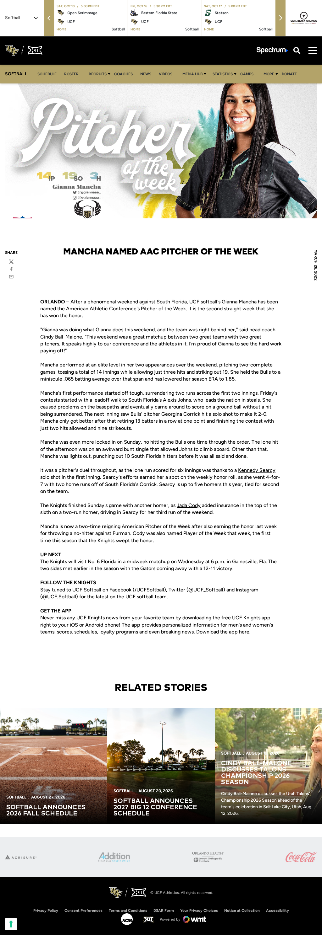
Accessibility (277, 910)
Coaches (123, 74)
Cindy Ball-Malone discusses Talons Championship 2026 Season (256, 772)
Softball (16, 797)
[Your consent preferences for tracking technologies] (11, 924)
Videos (165, 74)
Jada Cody (189, 505)
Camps (248, 74)
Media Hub (192, 74)
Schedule (47, 74)
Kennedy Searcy (256, 470)
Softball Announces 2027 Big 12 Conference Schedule (155, 807)
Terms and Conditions (128, 910)
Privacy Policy (45, 910)
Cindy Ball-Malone (61, 337)
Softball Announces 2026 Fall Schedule (46, 810)
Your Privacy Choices (199, 910)
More (269, 74)
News (145, 74)
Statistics (223, 74)
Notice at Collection (242, 910)
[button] (49, 18)
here (244, 632)
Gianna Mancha (239, 302)
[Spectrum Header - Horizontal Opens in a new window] (272, 50)
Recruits (98, 74)
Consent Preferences (83, 910)
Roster (71, 74)
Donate (289, 74)
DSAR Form (163, 910)
